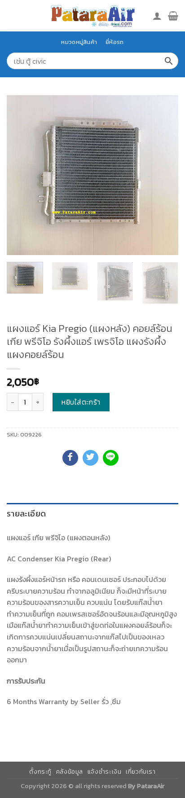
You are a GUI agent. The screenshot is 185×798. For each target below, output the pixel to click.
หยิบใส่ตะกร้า (81, 402)
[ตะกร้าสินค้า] (173, 16)
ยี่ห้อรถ (114, 42)
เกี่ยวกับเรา (141, 771)
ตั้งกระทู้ (40, 771)
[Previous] (21, 175)
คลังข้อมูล (69, 771)
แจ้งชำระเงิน (105, 771)
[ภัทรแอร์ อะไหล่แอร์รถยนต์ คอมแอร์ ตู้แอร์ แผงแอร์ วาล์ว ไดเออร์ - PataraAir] (92, 15)
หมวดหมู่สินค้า (79, 42)
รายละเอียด (26, 513)
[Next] (163, 175)
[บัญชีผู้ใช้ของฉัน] (157, 16)
